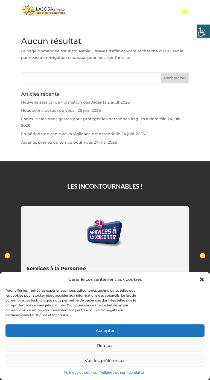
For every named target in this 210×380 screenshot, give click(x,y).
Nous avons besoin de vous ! (49, 110)
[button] (202, 279)
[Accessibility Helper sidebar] (203, 31)
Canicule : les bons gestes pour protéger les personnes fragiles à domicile (94, 118)
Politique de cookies (80, 372)
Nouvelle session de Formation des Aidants (63, 102)
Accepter (105, 330)
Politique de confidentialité (122, 372)
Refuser (105, 345)
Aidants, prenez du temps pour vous (57, 142)
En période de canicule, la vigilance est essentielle (70, 133)
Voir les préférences (105, 360)
